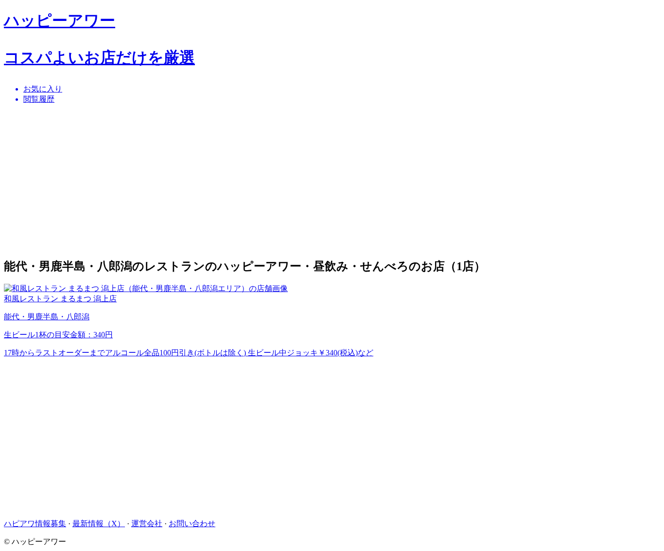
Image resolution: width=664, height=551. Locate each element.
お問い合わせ (192, 523)
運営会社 (146, 523)
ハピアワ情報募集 (35, 523)
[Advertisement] (295, 180)
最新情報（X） (98, 523)
